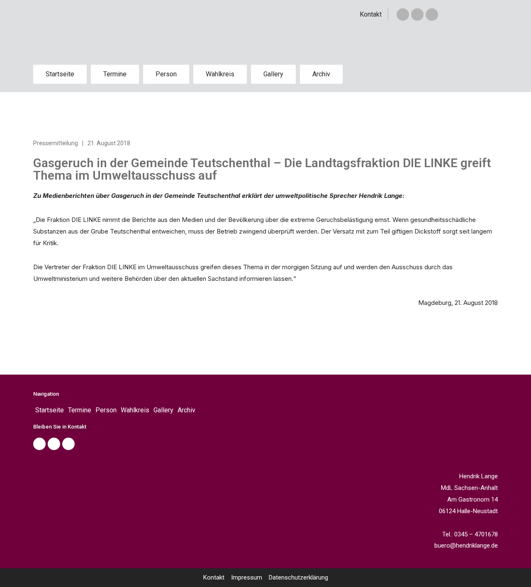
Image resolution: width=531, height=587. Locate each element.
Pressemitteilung (55, 143)
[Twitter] (417, 14)
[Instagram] (432, 14)
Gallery (273, 74)
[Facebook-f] (403, 14)
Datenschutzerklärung (298, 577)
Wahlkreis (220, 74)
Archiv (321, 74)
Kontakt (371, 14)
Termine (115, 74)
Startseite (60, 74)
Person (166, 74)
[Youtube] (68, 444)
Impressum (246, 577)
